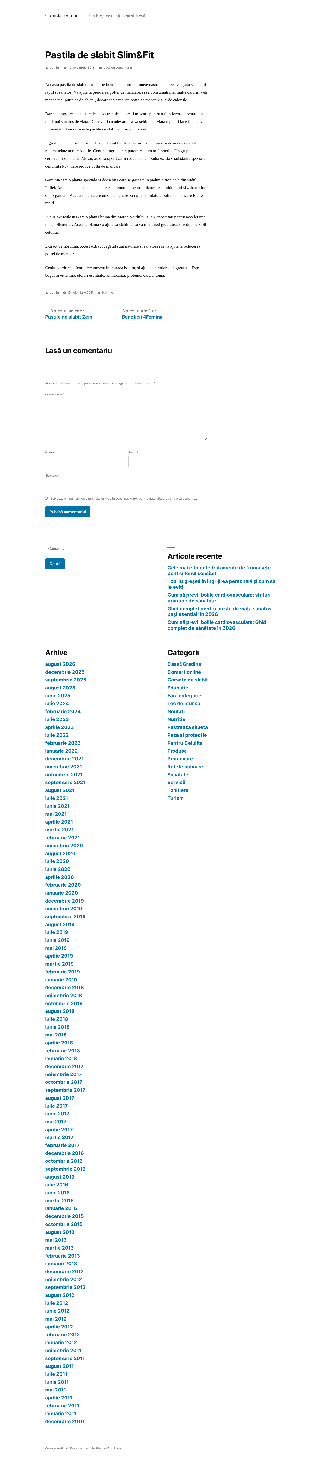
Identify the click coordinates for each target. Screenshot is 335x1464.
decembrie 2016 (64, 1153)
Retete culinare (185, 767)
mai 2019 (56, 948)
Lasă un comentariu (118, 67)
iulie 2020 (57, 861)
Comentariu (54, 394)
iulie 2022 (57, 735)
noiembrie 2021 (63, 767)
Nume (50, 452)
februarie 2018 (62, 1051)
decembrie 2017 (64, 1066)
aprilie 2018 (59, 1043)
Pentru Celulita (185, 743)
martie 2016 (59, 1200)
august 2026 (60, 664)
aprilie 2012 (59, 1327)
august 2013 (59, 1232)
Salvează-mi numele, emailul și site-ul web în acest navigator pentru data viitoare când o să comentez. (124, 498)
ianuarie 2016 (61, 1208)
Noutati (176, 711)
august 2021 (59, 790)
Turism (176, 798)
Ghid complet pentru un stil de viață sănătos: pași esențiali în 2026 (220, 611)
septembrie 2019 (65, 916)
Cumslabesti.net (62, 15)
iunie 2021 (57, 806)
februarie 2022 (63, 743)
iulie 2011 (56, 1374)
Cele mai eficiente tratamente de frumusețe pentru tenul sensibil (219, 570)
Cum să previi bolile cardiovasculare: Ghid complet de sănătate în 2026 (217, 625)
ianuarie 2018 (61, 1058)
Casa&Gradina (184, 664)
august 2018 (59, 1011)
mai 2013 (56, 1240)
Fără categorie (184, 696)
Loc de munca (184, 703)
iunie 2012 (57, 1311)
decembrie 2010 (64, 1421)
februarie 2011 (62, 1406)
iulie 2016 (56, 1185)
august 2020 (60, 853)
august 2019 (59, 924)
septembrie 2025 (65, 680)
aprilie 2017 (59, 1129)
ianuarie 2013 (61, 1263)
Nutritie (107, 292)
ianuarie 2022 (61, 751)
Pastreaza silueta (188, 727)
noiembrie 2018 (63, 995)
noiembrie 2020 (64, 845)
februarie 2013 (62, 1256)
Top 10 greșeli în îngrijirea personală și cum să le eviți (221, 584)
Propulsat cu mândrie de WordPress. (96, 1448)
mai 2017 (55, 1122)
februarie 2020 (63, 885)
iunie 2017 (57, 1114)
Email (133, 452)
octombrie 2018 (64, 1003)
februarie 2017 (62, 1145)
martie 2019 (59, 964)
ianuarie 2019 (61, 980)
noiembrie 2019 (63, 908)
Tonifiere (178, 790)
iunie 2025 (57, 696)
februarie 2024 (63, 711)
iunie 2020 (58, 869)
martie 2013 (59, 1248)
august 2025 (60, 688)
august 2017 (59, 1098)
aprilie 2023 (59, 727)
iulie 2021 (56, 798)
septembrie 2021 (65, 782)
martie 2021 (59, 830)
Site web (51, 475)
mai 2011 (55, 1390)
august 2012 (59, 1295)
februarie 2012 (62, 1334)
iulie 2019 (56, 932)
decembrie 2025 (65, 672)
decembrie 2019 (64, 901)
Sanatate (178, 774)
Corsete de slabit (188, 680)
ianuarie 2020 (61, 893)
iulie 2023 (57, 719)
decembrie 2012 (64, 1271)
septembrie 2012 (65, 1287)
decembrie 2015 (64, 1216)
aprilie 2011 (58, 1398)
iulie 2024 (57, 703)
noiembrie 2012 (63, 1279)
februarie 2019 (62, 972)
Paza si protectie (187, 735)
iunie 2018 (57, 1027)
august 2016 (59, 1177)
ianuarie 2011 (60, 1413)
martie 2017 (59, 1137)
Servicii (176, 782)
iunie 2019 (57, 940)
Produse (177, 751)
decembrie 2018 (64, 987)
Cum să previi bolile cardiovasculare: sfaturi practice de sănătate (219, 598)
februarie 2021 (62, 837)
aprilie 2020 (59, 877)
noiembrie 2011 (63, 1350)
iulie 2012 (56, 1303)
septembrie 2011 (65, 1358)
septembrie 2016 (65, 1169)
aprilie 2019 (59, 956)
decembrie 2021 (64, 759)
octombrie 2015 (64, 1224)
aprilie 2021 (59, 822)
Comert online (184, 672)
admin (54, 67)
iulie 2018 (56, 1019)
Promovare (180, 759)
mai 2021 (56, 814)
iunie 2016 (57, 1192)
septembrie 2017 (65, 1090)
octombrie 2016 (64, 1161)
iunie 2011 (57, 1382)
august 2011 (59, 1366)
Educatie (178, 688)
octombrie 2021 (64, 774)
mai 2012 (56, 1319)
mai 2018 (56, 1035)
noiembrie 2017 (63, 1074)
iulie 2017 (56, 1106)
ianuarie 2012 (61, 1342)
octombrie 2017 (63, 1082)
